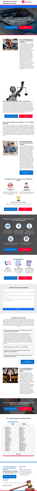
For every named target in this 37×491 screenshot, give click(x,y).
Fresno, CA (7, 435)
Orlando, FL (7, 446)
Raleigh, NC (7, 450)
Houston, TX (21, 437)
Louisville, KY (22, 440)
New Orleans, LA (22, 444)
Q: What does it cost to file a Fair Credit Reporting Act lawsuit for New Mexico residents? (17, 356)
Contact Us (19, 309)
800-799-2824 (5, 480)
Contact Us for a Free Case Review (11, 27)
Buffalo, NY (21, 429)
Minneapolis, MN (22, 443)
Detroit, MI (21, 434)
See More (18, 454)
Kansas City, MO (8, 439)
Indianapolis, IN (8, 438)
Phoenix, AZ (7, 448)
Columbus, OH (8, 433)
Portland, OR (7, 449)
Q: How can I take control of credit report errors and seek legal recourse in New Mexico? (17, 351)
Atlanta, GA (7, 427)
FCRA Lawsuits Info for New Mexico (25, 469)
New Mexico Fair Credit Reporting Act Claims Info (26, 172)
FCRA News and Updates (24, 474)
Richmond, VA (22, 450)
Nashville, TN (7, 444)
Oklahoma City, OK (23, 445)
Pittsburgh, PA (22, 448)
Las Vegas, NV (22, 439)
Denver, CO (7, 434)
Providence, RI (22, 449)
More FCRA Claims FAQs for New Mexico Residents (27, 362)
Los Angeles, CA (8, 440)
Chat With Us (26, 27)
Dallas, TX (21, 433)
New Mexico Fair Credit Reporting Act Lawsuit (10, 2)
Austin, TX (21, 427)
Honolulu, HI (7, 437)
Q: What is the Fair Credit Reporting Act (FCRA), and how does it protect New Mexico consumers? (18, 331)
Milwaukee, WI (8, 443)
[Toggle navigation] (4, 6)
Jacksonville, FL (22, 438)
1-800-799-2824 (28, 2)
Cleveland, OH (22, 432)
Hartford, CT (21, 435)
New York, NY (7, 445)
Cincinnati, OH (8, 432)
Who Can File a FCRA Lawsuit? (25, 473)
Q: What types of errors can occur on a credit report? (16, 346)
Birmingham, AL (22, 428)
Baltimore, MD (8, 428)
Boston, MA (7, 429)
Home (21, 468)
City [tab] (13, 424)
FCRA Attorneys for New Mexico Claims (26, 472)
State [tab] (24, 424)
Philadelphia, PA (22, 446)
